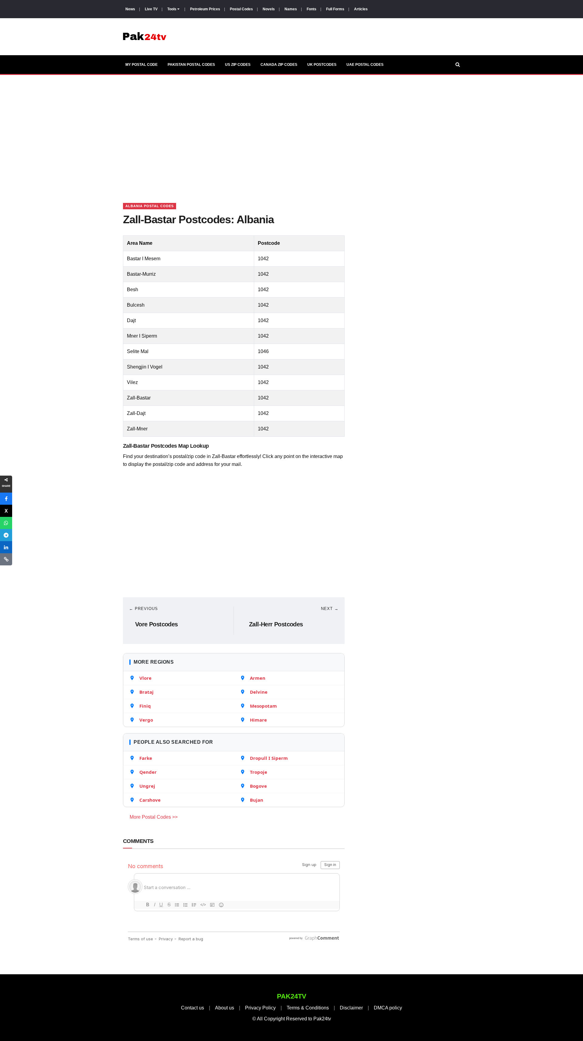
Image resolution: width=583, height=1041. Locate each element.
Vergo (146, 720)
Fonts (311, 9)
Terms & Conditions (308, 1007)
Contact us (192, 1007)
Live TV (151, 9)
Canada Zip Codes (279, 64)
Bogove (258, 786)
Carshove (150, 800)
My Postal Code (141, 64)
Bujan (256, 800)
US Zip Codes (238, 64)
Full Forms (335, 9)
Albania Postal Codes (149, 206)
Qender (148, 772)
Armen (257, 678)
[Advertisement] (291, 131)
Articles (361, 9)
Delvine (259, 692)
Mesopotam (263, 706)
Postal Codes (241, 9)
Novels (269, 9)
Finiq (145, 706)
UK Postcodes (321, 64)
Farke (145, 758)
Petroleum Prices (205, 9)
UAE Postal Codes (365, 64)
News (130, 9)
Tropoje (258, 772)
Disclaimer (351, 1007)
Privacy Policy (260, 1007)
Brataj (146, 692)
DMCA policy (388, 1007)
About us (224, 1007)
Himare (258, 720)
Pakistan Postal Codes (191, 64)
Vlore (145, 678)
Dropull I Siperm (269, 758)
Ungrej (147, 786)
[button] (6, 499)
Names (291, 9)
